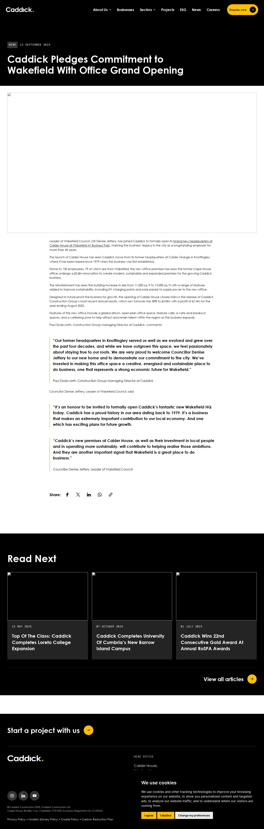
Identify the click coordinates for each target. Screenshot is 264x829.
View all (224, 679)
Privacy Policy (16, 819)
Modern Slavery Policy (43, 819)
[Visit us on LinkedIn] (23, 796)
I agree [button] (148, 815)
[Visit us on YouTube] (34, 796)
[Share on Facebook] (67, 494)
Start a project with (43, 730)
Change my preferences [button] (194, 815)
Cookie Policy (70, 819)
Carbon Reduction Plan (97, 819)
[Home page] (20, 9)
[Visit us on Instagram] (12, 796)
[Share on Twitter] (78, 494)
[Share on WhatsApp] (99, 494)
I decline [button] (165, 815)
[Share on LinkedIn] (88, 494)
